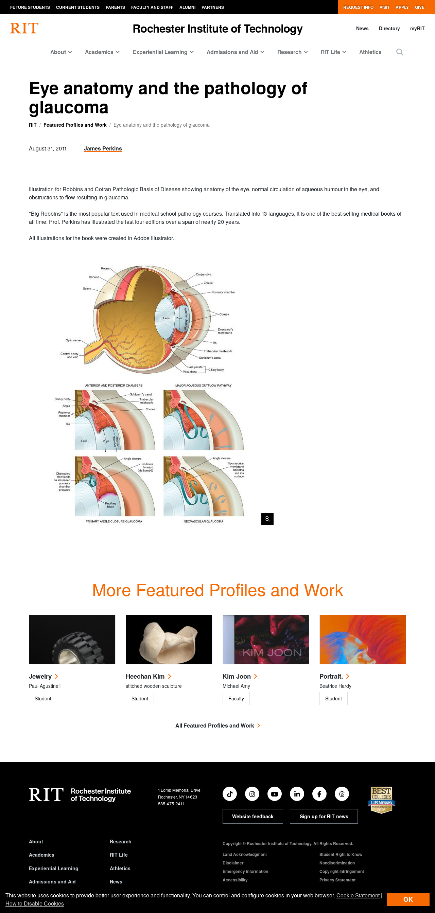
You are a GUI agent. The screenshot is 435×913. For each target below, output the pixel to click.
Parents (115, 7)
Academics (41, 854)
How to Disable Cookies (34, 903)
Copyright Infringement (341, 871)
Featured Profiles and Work (75, 124)
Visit (384, 7)
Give (419, 7)
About (36, 841)
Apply (402, 7)
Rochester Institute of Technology (217, 28)
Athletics (370, 52)
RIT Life (119, 854)
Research (121, 841)
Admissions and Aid (52, 881)
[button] (400, 52)
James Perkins (103, 148)
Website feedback (253, 816)
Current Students (78, 7)
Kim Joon (237, 676)
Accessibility (235, 880)
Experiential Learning (54, 868)
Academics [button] (99, 52)
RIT (33, 124)
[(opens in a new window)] (230, 794)
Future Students (30, 7)
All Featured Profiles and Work (214, 725)
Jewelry (40, 676)
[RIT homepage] (24, 28)
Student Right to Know (340, 854)
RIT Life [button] (330, 52)
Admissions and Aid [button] (232, 52)
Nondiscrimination (337, 863)
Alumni (187, 7)
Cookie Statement (358, 895)
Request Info (358, 7)
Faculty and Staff (152, 7)
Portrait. (331, 676)
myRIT (417, 28)
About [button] (58, 52)
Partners (213, 7)
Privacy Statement (337, 880)
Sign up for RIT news (324, 816)
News (362, 28)
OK (408, 899)
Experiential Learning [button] (160, 52)
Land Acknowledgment (245, 854)
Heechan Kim (145, 676)
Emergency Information (245, 871)
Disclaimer (233, 863)
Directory (389, 28)
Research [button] (289, 52)
